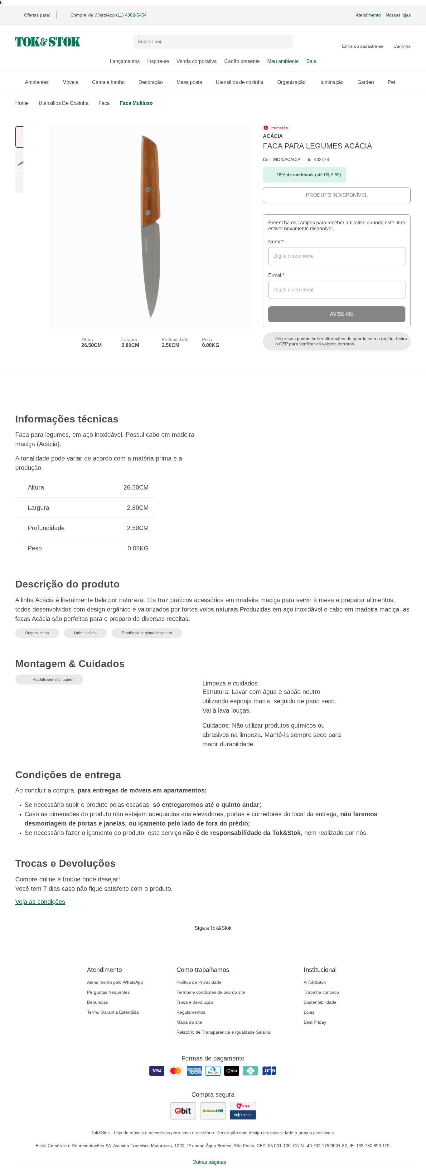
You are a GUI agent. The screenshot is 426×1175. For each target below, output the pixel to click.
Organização (291, 82)
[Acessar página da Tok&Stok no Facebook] (187, 941)
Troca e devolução (195, 1002)
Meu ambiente (283, 61)
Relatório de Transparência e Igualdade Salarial (224, 1032)
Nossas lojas (398, 14)
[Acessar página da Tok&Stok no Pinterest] (222, 941)
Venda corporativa (197, 61)
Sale (311, 61)
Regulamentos (191, 1012)
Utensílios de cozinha (240, 82)
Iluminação (331, 82)
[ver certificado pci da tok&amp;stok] (243, 1110)
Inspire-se (158, 61)
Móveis (70, 82)
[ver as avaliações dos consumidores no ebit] (183, 1110)
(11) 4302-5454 (131, 14)
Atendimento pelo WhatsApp (115, 982)
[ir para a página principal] (47, 41)
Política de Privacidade (199, 982)
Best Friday (315, 1022)
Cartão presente (242, 61)
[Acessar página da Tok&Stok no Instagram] (204, 941)
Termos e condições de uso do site (211, 992)
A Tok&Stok (315, 982)
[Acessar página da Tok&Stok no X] (239, 941)
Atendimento (368, 14)
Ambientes (37, 82)
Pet (391, 82)
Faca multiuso (136, 103)
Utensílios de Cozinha (64, 103)
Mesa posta (189, 82)
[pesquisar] (285, 42)
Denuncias (97, 1002)
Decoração (150, 82)
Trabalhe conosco (321, 992)
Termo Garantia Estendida (113, 1012)
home (22, 103)
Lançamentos (125, 61)
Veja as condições (40, 901)
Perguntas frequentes (108, 992)
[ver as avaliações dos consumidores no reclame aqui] (213, 1110)
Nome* (275, 241)
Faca (104, 103)
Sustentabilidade (320, 1002)
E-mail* (276, 275)
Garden (365, 82)
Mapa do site (189, 1022)
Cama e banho (108, 82)
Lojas (309, 1012)
